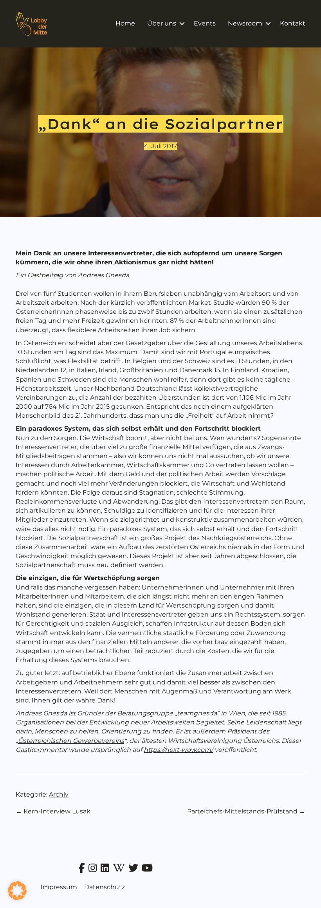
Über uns (161, 23)
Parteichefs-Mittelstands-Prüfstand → (246, 811)
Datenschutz (104, 887)
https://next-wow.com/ (178, 749)
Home (125, 23)
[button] (182, 24)
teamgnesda (197, 713)
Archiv (59, 794)
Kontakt (292, 23)
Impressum (59, 887)
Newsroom (245, 23)
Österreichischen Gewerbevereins (71, 740)
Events (205, 23)
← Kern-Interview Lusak (53, 811)
